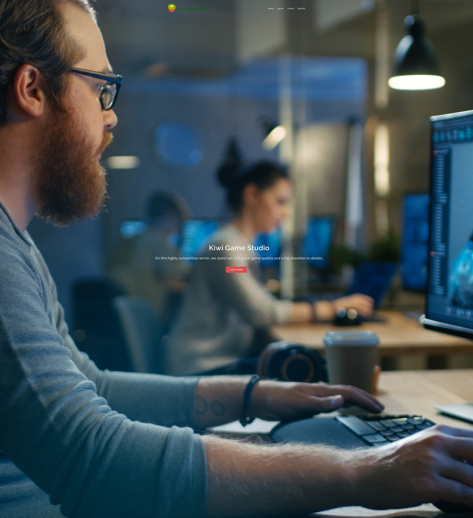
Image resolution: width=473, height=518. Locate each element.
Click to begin (236, 270)
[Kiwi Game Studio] (186, 8)
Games (271, 8)
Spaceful (301, 8)
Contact (290, 8)
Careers (280, 8)
